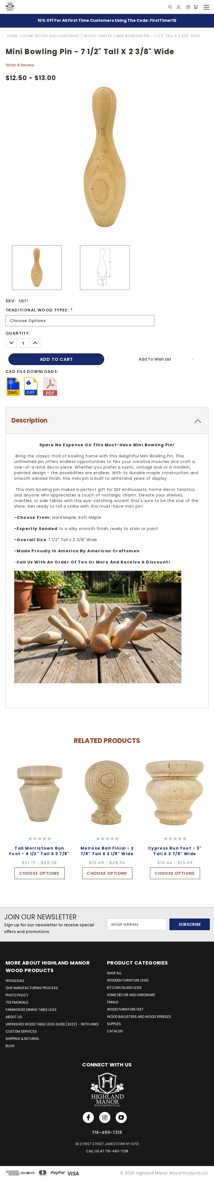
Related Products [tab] (107, 740)
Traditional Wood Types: (39, 310)
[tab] (107, 420)
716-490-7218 (116, 1151)
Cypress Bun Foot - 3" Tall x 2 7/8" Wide (175, 851)
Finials (112, 1002)
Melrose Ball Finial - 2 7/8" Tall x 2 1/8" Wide (107, 851)
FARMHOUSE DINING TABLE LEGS (31, 1009)
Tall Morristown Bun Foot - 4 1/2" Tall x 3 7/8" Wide (39, 853)
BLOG (10, 1046)
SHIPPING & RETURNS (22, 1038)
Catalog (115, 1031)
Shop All (114, 973)
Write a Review (20, 65)
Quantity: (18, 333)
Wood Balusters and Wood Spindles (139, 1016)
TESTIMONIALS (17, 1002)
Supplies (114, 1023)
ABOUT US (14, 1016)
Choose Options (39, 873)
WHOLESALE (15, 980)
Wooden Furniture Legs (128, 980)
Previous (5, 791)
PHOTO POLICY (17, 995)
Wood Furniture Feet (125, 1009)
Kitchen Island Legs (124, 987)
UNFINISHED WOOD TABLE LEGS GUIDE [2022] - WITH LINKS (52, 1024)
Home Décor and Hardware (131, 994)
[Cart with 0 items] (195, 7)
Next (206, 791)
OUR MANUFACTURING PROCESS (32, 987)
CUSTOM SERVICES (21, 1031)
